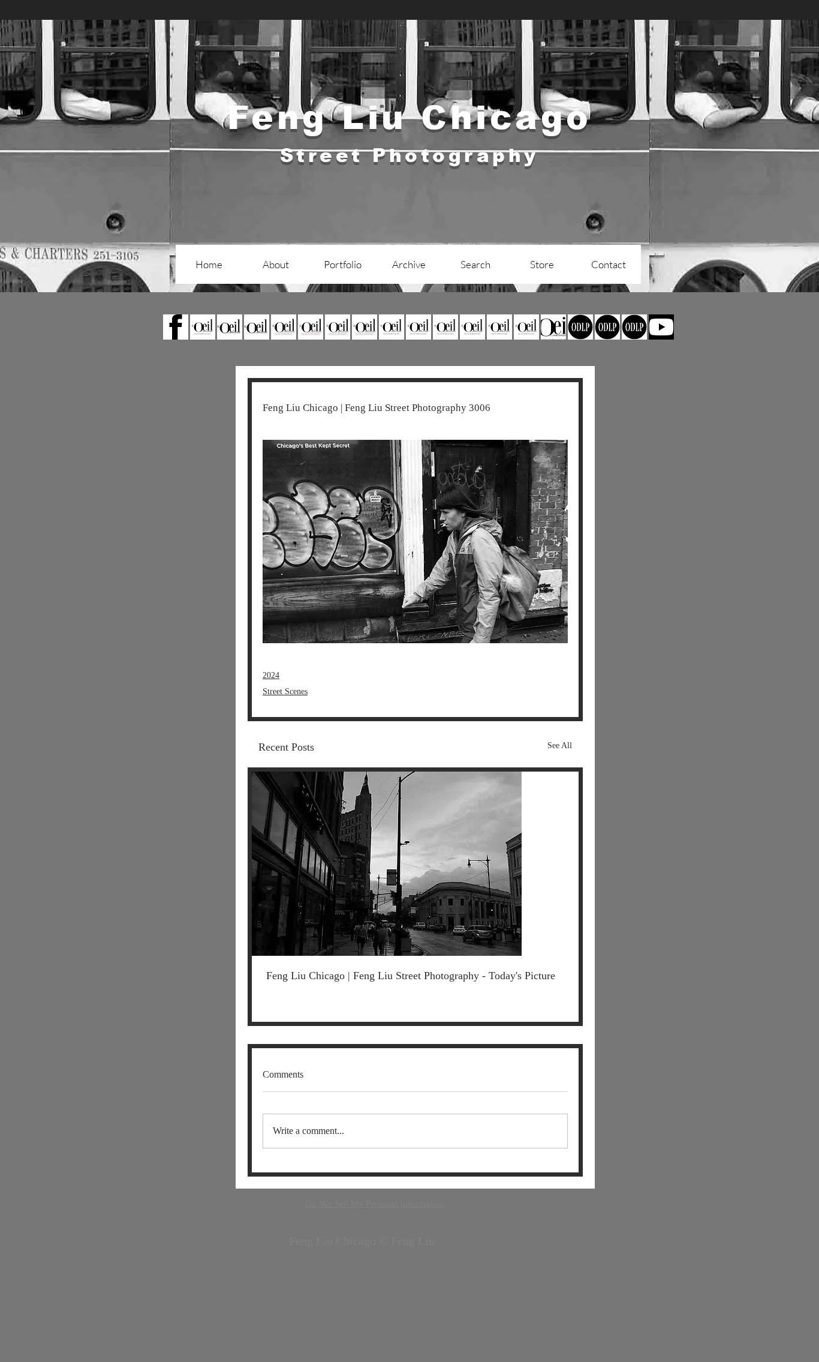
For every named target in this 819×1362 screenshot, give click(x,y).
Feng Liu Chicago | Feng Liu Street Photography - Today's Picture (410, 976)
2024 (271, 675)
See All (559, 745)
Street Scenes (285, 691)
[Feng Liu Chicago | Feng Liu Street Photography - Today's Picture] (415, 864)
